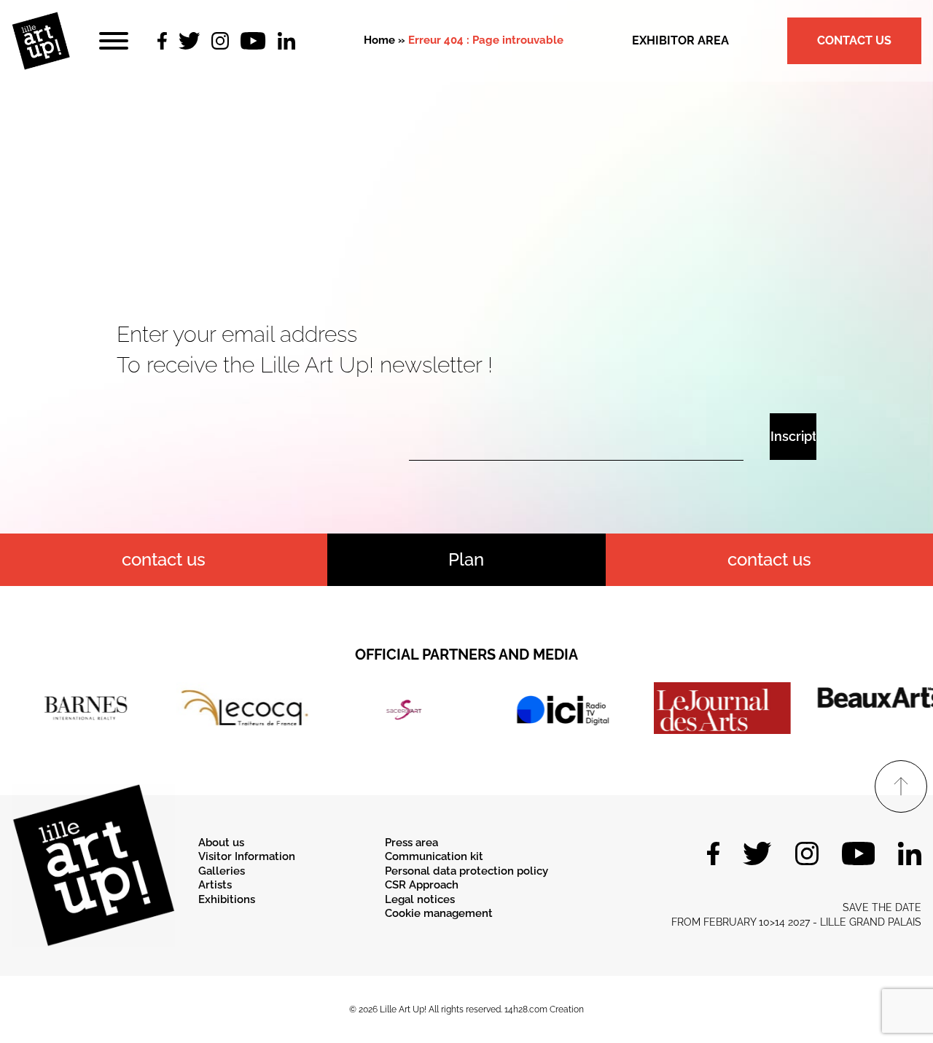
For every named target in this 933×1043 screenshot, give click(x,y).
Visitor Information (246, 856)
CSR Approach (421, 884)
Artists (215, 884)
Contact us (854, 40)
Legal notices (420, 899)
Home (379, 40)
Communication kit (434, 856)
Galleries (221, 871)
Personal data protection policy (466, 871)
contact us (164, 559)
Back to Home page (466, 241)
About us (221, 842)
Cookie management (439, 913)
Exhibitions (226, 899)
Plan (466, 559)
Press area (411, 842)
